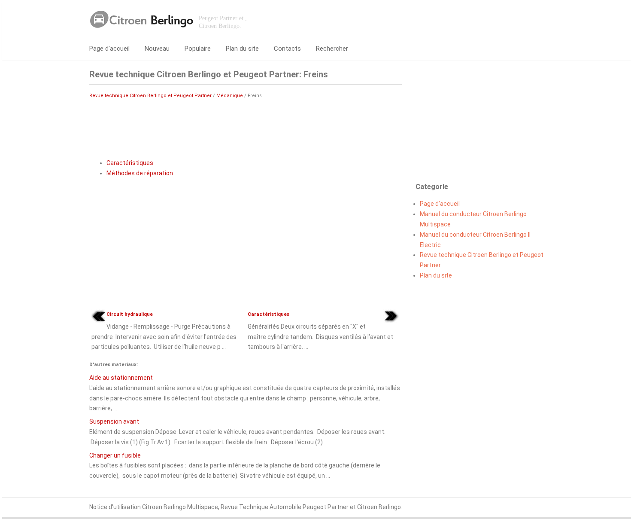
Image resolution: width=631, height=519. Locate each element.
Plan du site (242, 48)
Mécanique (229, 95)
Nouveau (157, 48)
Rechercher (332, 48)
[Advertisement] (245, 126)
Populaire (198, 48)
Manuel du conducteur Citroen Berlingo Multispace (473, 219)
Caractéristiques (129, 162)
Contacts (287, 48)
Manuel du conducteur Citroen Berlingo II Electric (475, 239)
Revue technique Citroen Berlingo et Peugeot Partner (150, 95)
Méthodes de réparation (139, 173)
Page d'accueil (109, 48)
